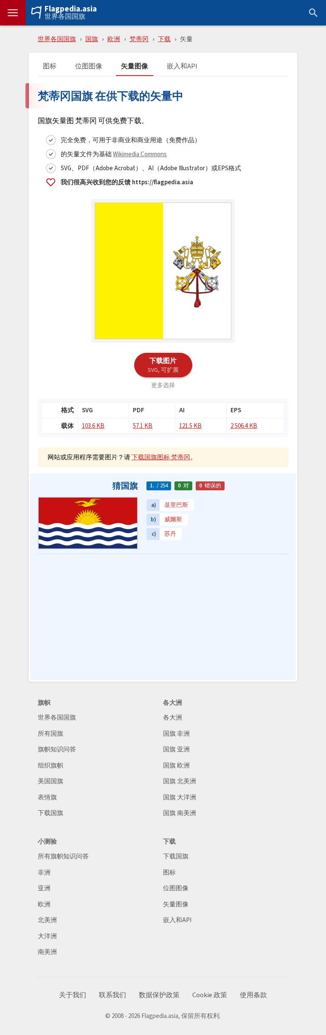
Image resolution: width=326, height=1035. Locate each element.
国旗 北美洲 (179, 781)
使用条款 (253, 995)
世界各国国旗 (65, 16)
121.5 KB (190, 425)
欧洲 (113, 39)
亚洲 (44, 888)
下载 (164, 39)
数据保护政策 (159, 995)
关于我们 (72, 995)
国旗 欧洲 (176, 766)
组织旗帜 (50, 766)
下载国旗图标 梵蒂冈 (161, 457)
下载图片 (163, 364)
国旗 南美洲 (179, 813)
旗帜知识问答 (57, 749)
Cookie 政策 (209, 995)
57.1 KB (142, 425)
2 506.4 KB (243, 425)
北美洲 (47, 920)
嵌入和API (182, 66)
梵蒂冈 (139, 39)
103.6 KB (93, 425)
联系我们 (112, 995)
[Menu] (12, 12)
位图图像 (88, 66)
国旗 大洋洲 (179, 797)
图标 (49, 66)
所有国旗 (50, 734)
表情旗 (47, 797)
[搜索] (313, 12)
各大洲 (172, 718)
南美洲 (47, 952)
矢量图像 (134, 66)
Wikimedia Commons (140, 154)
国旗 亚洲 (176, 749)
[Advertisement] (163, 617)
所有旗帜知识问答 (63, 856)
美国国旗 (50, 781)
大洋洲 (47, 936)
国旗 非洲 (176, 734)
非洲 (44, 873)
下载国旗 (50, 813)
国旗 (91, 39)
